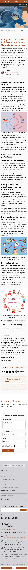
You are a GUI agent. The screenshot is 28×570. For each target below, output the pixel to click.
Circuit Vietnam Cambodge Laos (10, 487)
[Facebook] (2, 518)
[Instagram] (6, 518)
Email (4, 438)
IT (26, 1)
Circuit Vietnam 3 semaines (8, 482)
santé (21, 367)
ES (22, 1)
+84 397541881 (21, 532)
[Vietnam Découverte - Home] (8, 524)
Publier (8, 450)
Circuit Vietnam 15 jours (7, 479)
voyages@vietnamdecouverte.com (14, 537)
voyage (17, 367)
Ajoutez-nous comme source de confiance (14, 385)
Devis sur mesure (22, 567)
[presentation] (26, 4)
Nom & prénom (7, 431)
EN (18, 1)
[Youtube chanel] (9, 518)
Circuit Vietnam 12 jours (7, 476)
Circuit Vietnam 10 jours (7, 474)
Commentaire (6, 419)
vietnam (11, 367)
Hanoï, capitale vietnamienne (12, 465)
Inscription (23, 510)
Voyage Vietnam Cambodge (8, 484)
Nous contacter (6, 567)
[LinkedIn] (16, 518)
